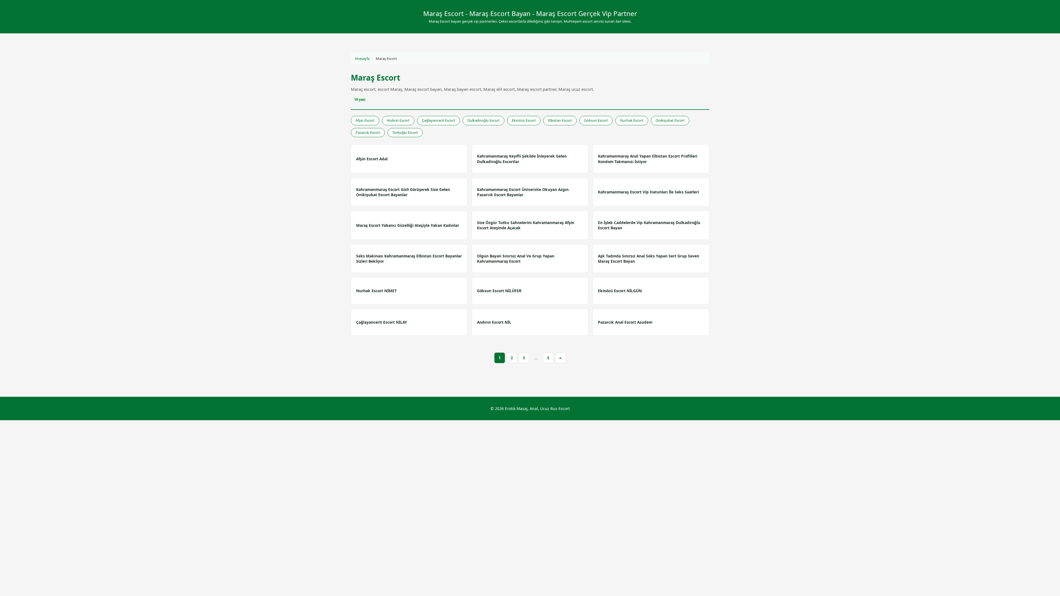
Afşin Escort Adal (372, 158)
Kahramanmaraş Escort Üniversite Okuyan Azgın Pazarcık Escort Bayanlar (523, 192)
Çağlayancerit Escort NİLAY (381, 322)
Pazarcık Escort (368, 132)
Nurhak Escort (631, 120)
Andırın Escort (398, 120)
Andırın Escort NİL (494, 322)
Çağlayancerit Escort (438, 120)
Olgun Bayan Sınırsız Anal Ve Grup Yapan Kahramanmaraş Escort (515, 258)
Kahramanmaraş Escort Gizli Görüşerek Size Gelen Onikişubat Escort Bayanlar (403, 192)
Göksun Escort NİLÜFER (499, 290)
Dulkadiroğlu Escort (483, 120)
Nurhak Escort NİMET (376, 290)
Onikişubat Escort (670, 120)
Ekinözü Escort (524, 120)
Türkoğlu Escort (405, 132)
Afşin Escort (365, 120)
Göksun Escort (596, 120)
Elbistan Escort (560, 120)
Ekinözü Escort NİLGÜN (620, 290)
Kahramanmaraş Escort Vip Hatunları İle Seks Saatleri (648, 192)
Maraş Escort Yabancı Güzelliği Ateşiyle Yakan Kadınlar (407, 225)
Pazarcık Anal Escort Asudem (625, 322)
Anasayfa (362, 58)
